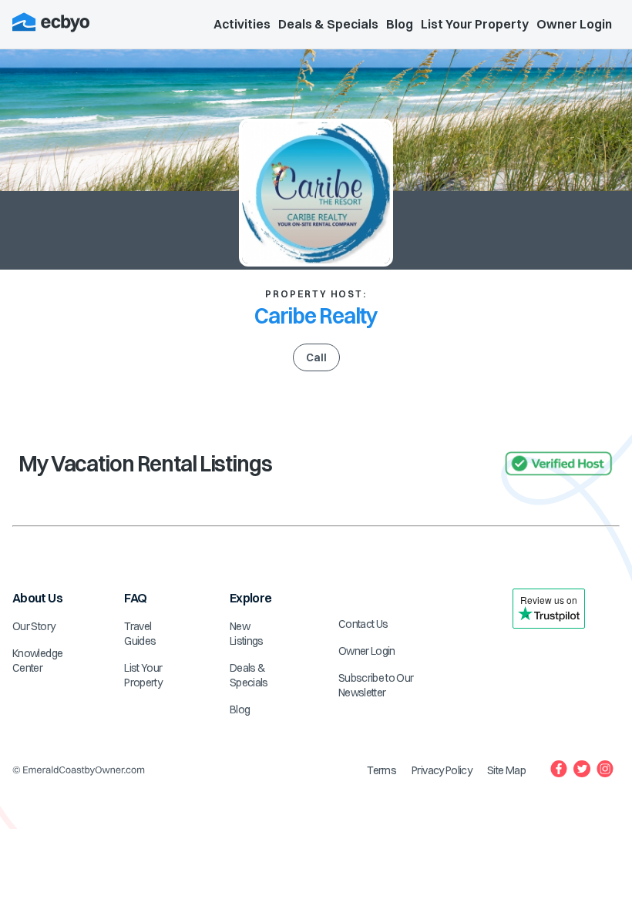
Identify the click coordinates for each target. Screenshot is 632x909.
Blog (399, 24)
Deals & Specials (328, 24)
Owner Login (574, 24)
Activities (242, 24)
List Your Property (475, 24)
